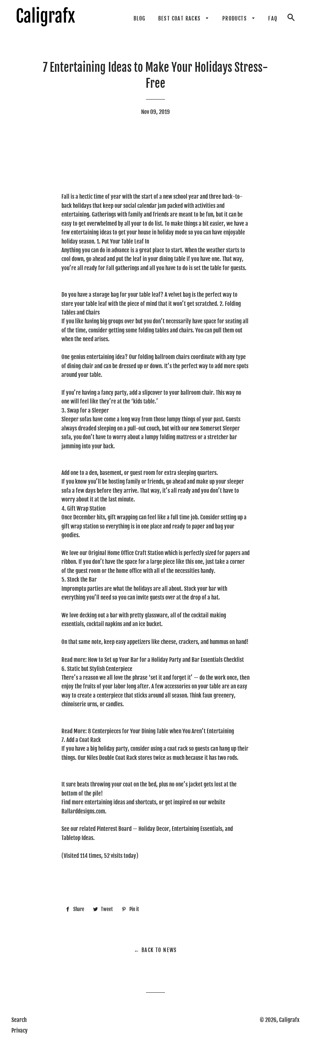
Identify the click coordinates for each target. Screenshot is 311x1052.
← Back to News (155, 950)
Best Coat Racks (180, 18)
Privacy (19, 1030)
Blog (140, 18)
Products (235, 18)
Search (19, 1020)
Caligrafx (289, 1020)
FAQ (272, 18)
